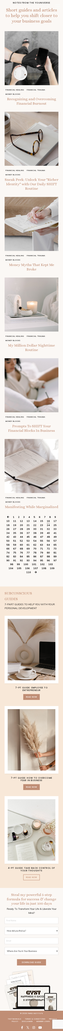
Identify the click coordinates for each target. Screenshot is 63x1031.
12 (21, 520)
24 (48, 525)
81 (55, 552)
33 (55, 528)
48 (48, 536)
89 (55, 556)
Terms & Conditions (35, 1019)
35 (14, 532)
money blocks (13, 94)
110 (28, 572)
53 (28, 540)
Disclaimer (27, 1021)
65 (55, 544)
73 (55, 548)
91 (14, 560)
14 (34, 520)
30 (34, 528)
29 (28, 528)
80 (48, 552)
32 (48, 528)
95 (41, 560)
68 (21, 548)
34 (7, 532)
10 (7, 520)
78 (34, 552)
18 (7, 525)
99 (18, 564)
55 (41, 540)
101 (34, 564)
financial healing (15, 90)
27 (14, 528)
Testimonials (14, 1019)
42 (7, 536)
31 (41, 528)
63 (41, 544)
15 (41, 520)
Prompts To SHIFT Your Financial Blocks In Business (31, 428)
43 (14, 536)
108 (44, 568)
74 (7, 552)
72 (48, 548)
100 (26, 564)
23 (41, 525)
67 (14, 548)
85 (28, 556)
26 (7, 528)
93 (28, 560)
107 (35, 568)
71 (41, 548)
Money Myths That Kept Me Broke (31, 267)
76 (21, 552)
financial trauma (36, 90)
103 (50, 564)
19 (14, 525)
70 (34, 548)
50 (7, 540)
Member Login (43, 1021)
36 (21, 532)
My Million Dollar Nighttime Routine (31, 347)
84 (21, 556)
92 (21, 560)
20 (21, 525)
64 (48, 544)
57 (55, 540)
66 (7, 548)
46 (34, 536)
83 (14, 556)
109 (52, 568)
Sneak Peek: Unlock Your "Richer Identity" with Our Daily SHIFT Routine (31, 184)
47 (41, 536)
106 (27, 568)
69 (28, 548)
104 (11, 568)
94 (34, 560)
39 (41, 532)
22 (34, 525)
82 (7, 556)
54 (34, 540)
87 (41, 556)
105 (19, 568)
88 (48, 556)
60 (21, 544)
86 (34, 556)
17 (55, 520)
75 (14, 552)
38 (34, 532)
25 (55, 525)
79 (41, 552)
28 (21, 528)
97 (55, 560)
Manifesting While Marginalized (31, 507)
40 (48, 532)
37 (28, 532)
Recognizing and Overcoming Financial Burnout (31, 101)
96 (48, 560)
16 (48, 520)
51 (14, 540)
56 (48, 540)
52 (21, 540)
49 (55, 536)
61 (28, 544)
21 (28, 525)
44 (21, 536)
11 (14, 520)
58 (7, 544)
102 (42, 564)
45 (28, 536)
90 (7, 560)
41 (55, 532)
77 (28, 552)
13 (28, 520)
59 (14, 544)
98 (11, 564)
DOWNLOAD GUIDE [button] (31, 962)
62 (34, 544)
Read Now (31, 697)
